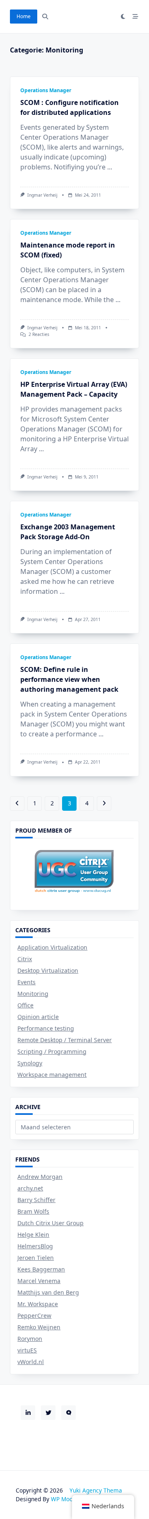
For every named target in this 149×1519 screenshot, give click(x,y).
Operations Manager (45, 90)
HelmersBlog (35, 1246)
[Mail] (68, 1412)
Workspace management (52, 1075)
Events (26, 982)
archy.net (30, 1188)
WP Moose (65, 1499)
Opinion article (38, 1017)
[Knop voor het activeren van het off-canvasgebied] (135, 16)
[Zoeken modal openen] (45, 16)
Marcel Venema (38, 1281)
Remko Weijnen (38, 1327)
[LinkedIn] (28, 1412)
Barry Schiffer (36, 1200)
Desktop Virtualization (47, 970)
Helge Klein (33, 1234)
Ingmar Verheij (42, 195)
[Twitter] (48, 1412)
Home (24, 16)
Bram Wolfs (33, 1211)
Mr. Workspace (37, 1304)
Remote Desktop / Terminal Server (64, 1040)
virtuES (27, 1350)
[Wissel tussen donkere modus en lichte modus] (123, 16)
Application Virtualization (52, 947)
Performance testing (45, 1028)
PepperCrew (34, 1315)
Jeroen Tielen (35, 1258)
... (109, 166)
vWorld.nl (30, 1362)
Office (25, 1005)
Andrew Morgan (39, 1177)
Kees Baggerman (41, 1269)
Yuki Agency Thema (96, 1490)
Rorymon (29, 1339)
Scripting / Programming (52, 1051)
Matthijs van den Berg (48, 1292)
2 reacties (39, 334)
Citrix (24, 959)
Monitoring (32, 994)
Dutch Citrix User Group (50, 1223)
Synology (29, 1063)
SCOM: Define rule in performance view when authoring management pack (69, 679)
